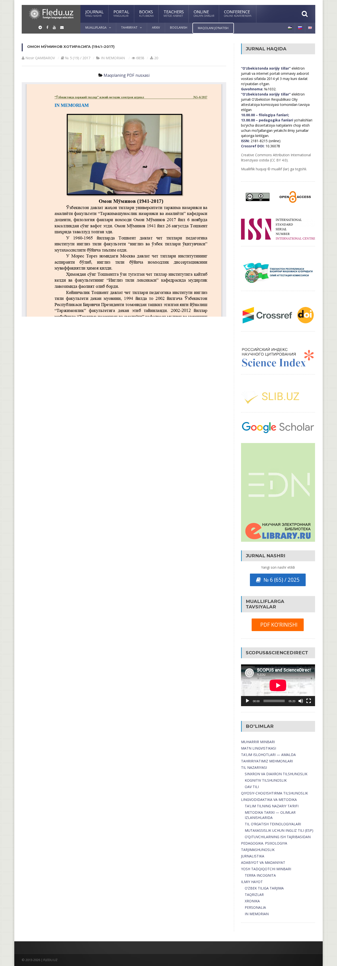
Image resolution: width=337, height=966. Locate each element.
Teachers (174, 13)
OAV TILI (252, 786)
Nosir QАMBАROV (40, 58)
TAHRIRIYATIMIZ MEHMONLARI (267, 761)
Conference (237, 13)
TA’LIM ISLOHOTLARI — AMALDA (268, 754)
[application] (278, 685)
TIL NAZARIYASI (254, 767)
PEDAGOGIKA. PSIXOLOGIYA (264, 843)
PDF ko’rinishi (278, 624)
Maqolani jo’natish (213, 28)
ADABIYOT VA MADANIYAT (263, 862)
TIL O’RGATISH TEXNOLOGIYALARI (273, 824)
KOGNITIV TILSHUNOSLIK (266, 780)
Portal (121, 13)
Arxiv (156, 27)
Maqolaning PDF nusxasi (127, 75)
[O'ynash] (247, 700)
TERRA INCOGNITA (260, 875)
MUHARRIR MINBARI (258, 741)
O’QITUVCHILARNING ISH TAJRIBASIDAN (278, 836)
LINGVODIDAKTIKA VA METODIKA (269, 799)
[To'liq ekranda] (308, 700)
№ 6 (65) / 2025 (280, 579)
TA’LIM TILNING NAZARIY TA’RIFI (272, 806)
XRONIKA (252, 901)
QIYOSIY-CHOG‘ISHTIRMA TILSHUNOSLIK (274, 793)
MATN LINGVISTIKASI (258, 748)
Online (204, 13)
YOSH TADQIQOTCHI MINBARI (266, 869)
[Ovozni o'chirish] (300, 700)
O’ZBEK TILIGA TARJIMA (264, 888)
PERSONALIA (255, 907)
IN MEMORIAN (113, 58)
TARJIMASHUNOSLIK (258, 849)
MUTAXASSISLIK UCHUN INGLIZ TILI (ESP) (279, 830)
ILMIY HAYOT (252, 881)
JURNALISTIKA (252, 856)
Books (146, 13)
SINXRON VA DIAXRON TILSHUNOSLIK (276, 774)
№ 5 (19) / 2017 (77, 58)
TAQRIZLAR (254, 894)
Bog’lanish (178, 27)
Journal (94, 13)
